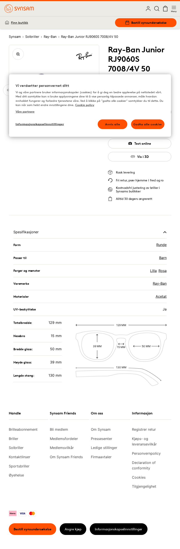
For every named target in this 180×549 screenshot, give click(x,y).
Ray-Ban (160, 283)
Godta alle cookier (147, 124)
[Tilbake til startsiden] (19, 8)
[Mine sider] (148, 8)
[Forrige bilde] (8, 90)
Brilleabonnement (23, 429)
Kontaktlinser (19, 457)
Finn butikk (19, 22)
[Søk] (156, 8)
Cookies (139, 477)
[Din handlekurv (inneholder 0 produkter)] (165, 8)
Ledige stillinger (104, 447)
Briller (13, 438)
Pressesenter (101, 438)
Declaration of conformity (144, 465)
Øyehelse (16, 475)
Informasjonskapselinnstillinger (118, 529)
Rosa (162, 270)
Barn (163, 257)
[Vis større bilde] (18, 54)
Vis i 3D (143, 157)
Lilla (153, 270)
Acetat (161, 296)
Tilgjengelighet (144, 486)
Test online (142, 143)
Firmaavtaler (101, 457)
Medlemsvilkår (62, 447)
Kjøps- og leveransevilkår (144, 441)
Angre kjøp (73, 529)
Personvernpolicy (146, 453)
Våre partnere (25, 111)
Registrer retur (144, 429)
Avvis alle (112, 124)
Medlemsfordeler (64, 438)
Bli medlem (59, 429)
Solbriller (16, 447)
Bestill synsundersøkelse (148, 22)
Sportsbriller (19, 466)
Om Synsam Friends (66, 457)
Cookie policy (84, 105)
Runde (161, 245)
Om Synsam (101, 429)
